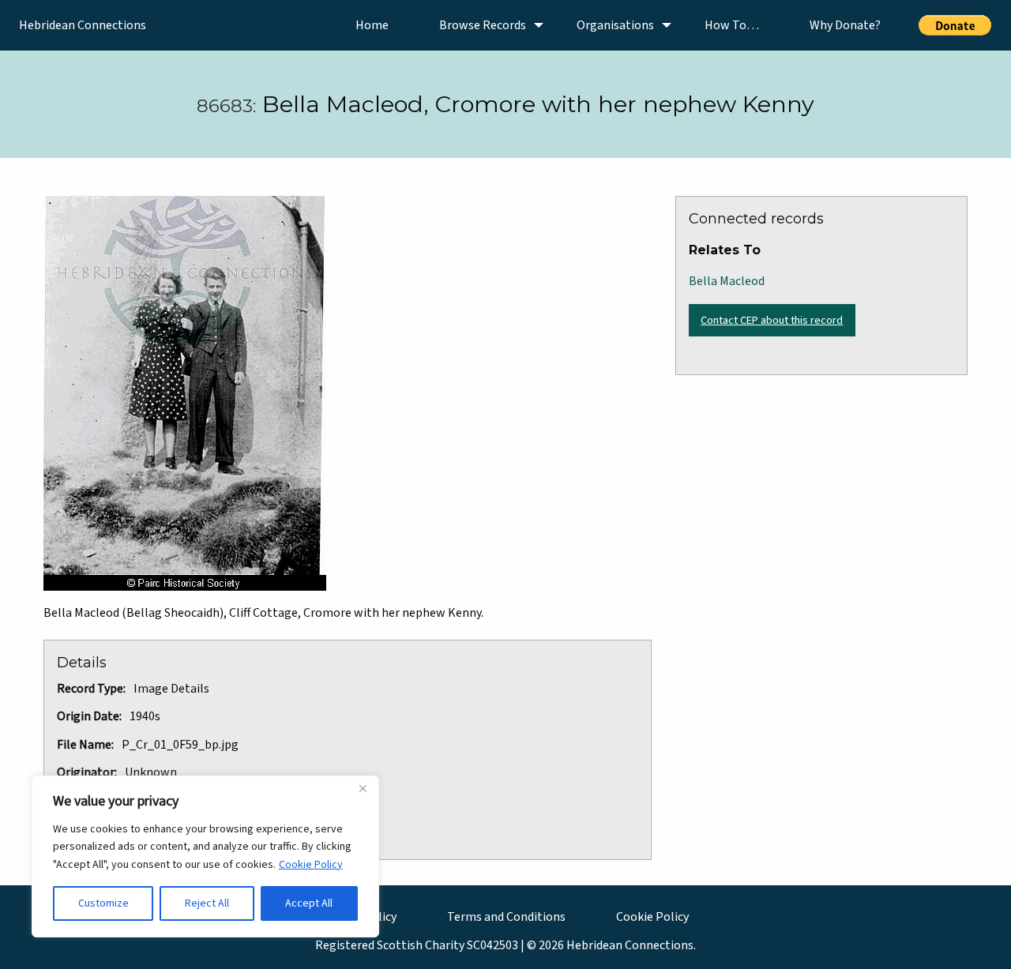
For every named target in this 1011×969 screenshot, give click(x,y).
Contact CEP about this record (772, 320)
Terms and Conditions (506, 917)
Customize (103, 903)
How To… (732, 25)
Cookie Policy (311, 865)
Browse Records (482, 25)
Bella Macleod (727, 281)
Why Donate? (845, 25)
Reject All (207, 903)
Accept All (309, 903)
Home (372, 25)
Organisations (615, 25)
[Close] (362, 788)
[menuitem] (372, 25)
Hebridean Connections (82, 25)
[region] (205, 856)
